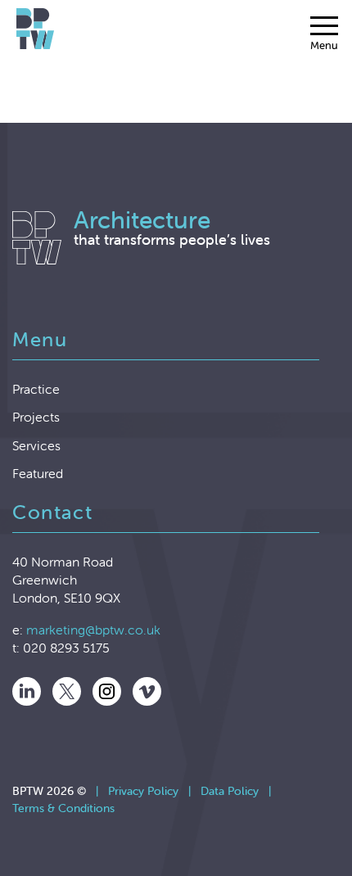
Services (36, 445)
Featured (37, 473)
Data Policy (230, 790)
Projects (36, 417)
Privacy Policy (143, 790)
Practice (36, 389)
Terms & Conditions (63, 808)
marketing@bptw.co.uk (93, 629)
